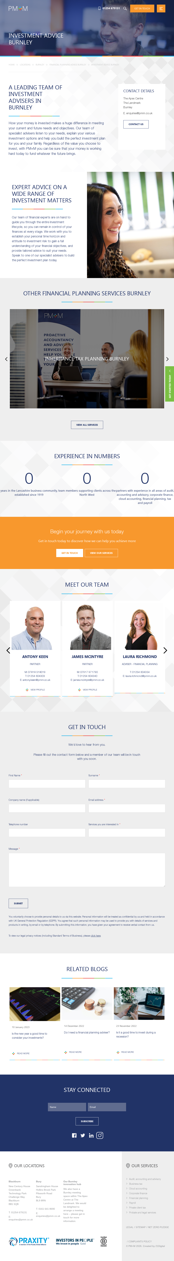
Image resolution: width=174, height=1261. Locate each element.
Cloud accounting (138, 1189)
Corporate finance (138, 1194)
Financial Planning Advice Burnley (67, 65)
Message (14, 849)
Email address (97, 800)
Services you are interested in (104, 825)
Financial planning (138, 1198)
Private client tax (137, 1208)
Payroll (132, 1203)
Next (167, 359)
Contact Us (136, 124)
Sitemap (141, 1227)
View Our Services (101, 553)
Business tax (135, 1184)
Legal (129, 1227)
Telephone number (18, 825)
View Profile (38, 690)
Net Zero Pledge (158, 1227)
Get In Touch (142, 8)
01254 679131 (111, 8)
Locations (25, 65)
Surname (94, 776)
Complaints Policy (140, 1241)
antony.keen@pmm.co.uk (36, 680)
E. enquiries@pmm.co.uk (137, 113)
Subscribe (87, 1121)
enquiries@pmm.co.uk (21, 1219)
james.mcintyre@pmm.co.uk (88, 680)
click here (96, 936)
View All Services (87, 425)
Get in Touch (70, 553)
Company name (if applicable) (24, 800)
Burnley (40, 65)
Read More (23, 1054)
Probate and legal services (142, 1213)
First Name (15, 776)
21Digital (160, 1246)
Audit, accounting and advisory (145, 1179)
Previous (6, 359)
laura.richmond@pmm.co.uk (141, 676)
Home (12, 65)
